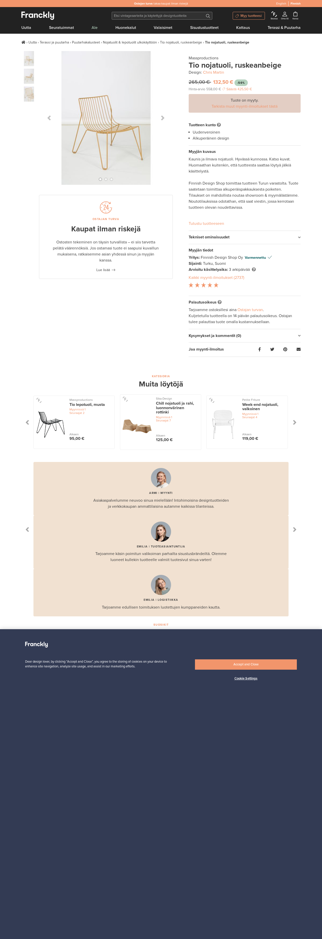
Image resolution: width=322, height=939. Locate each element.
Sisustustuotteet (204, 27)
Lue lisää (103, 270)
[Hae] (208, 16)
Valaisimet (163, 27)
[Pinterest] (285, 350)
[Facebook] (259, 350)
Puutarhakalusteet (86, 42)
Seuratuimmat (61, 27)
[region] (161, 784)
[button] (49, 118)
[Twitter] (272, 350)
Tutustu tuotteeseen (206, 223)
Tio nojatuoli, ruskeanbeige (181, 42)
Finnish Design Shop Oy (222, 257)
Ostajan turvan (250, 309)
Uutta (26, 27)
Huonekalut (125, 27)
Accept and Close (246, 664)
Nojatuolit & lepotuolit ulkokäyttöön (130, 42)
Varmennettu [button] (255, 257)
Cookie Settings (246, 678)
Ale (95, 27)
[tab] (245, 237)
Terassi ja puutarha (54, 42)
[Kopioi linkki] (299, 350)
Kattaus (243, 27)
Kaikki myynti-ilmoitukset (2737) (216, 277)
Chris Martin (213, 72)
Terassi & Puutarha (284, 27)
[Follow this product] (39, 400)
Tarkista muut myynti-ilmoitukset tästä (244, 106)
